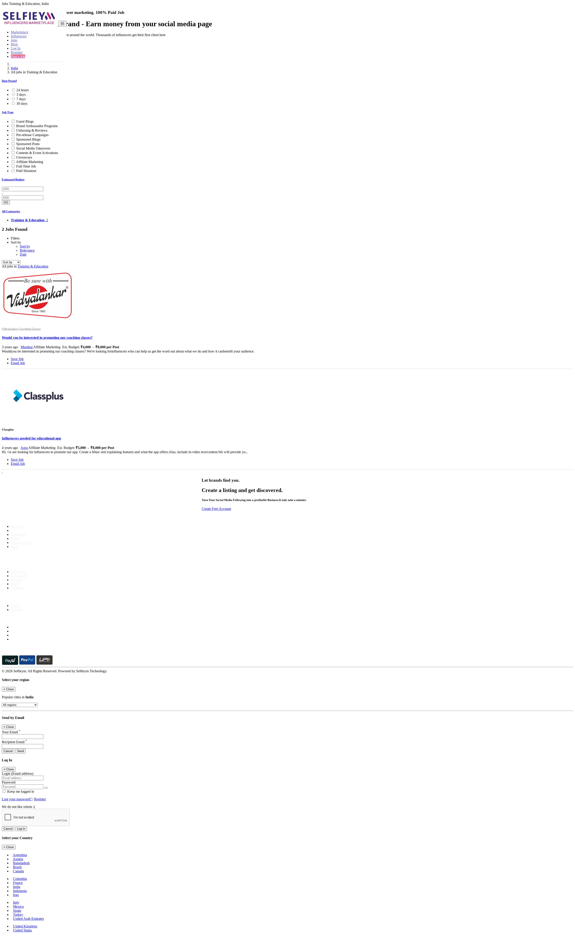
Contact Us (19, 572)
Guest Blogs (25, 121)
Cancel (8, 751)
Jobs (14, 40)
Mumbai (27, 347)
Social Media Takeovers (33, 148)
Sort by (25, 246)
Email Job (18, 363)
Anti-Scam (18, 534)
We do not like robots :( (18, 807)
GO (6, 202)
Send (20, 751)
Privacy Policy (21, 542)
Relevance (27, 250)
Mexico (18, 906)
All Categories (11, 211)
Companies (19, 576)
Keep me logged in (20, 791)
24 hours (22, 90)
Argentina (20, 855)
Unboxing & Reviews (31, 130)
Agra (24, 448)
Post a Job (18, 56)
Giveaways (24, 157)
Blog (14, 44)
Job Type (7, 112)
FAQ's (15, 584)
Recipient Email (14, 742)
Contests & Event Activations (37, 153)
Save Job (17, 359)
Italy (16, 902)
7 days (21, 99)
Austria (18, 859)
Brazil (17, 867)
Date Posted (9, 81)
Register (16, 52)
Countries (17, 588)
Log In (15, 48)
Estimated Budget (13, 179)
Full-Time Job (26, 166)
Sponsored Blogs (28, 139)
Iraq (16, 895)
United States (22, 930)
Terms (15, 538)
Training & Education (33, 266)
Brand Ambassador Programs (37, 126)
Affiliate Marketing (29, 162)
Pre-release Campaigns (32, 135)
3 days (21, 94)
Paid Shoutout (26, 171)
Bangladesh (21, 863)
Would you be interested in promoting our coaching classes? (47, 338)
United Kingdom (25, 926)
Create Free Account (216, 509)
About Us (18, 526)
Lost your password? (17, 799)
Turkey (18, 914)
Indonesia (20, 891)
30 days (21, 103)
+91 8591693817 (36, 564)
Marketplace (19, 32)
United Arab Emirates (28, 919)
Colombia (20, 879)
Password (8, 782)
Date (23, 254)
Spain (17, 910)
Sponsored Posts (28, 144)
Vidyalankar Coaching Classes (21, 329)
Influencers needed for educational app (31, 438)
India (14, 68)
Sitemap (16, 580)
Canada (18, 871)
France (18, 883)
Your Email (11, 732)
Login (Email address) (17, 773)
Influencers (19, 36)
